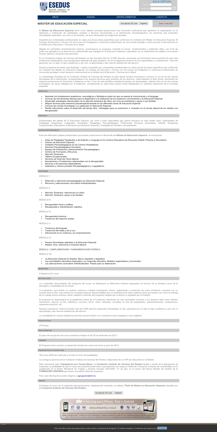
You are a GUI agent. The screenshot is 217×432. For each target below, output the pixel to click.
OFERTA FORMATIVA (126, 17)
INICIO (55, 17)
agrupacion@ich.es (87, 376)
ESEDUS (91, 17)
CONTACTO (161, 17)
